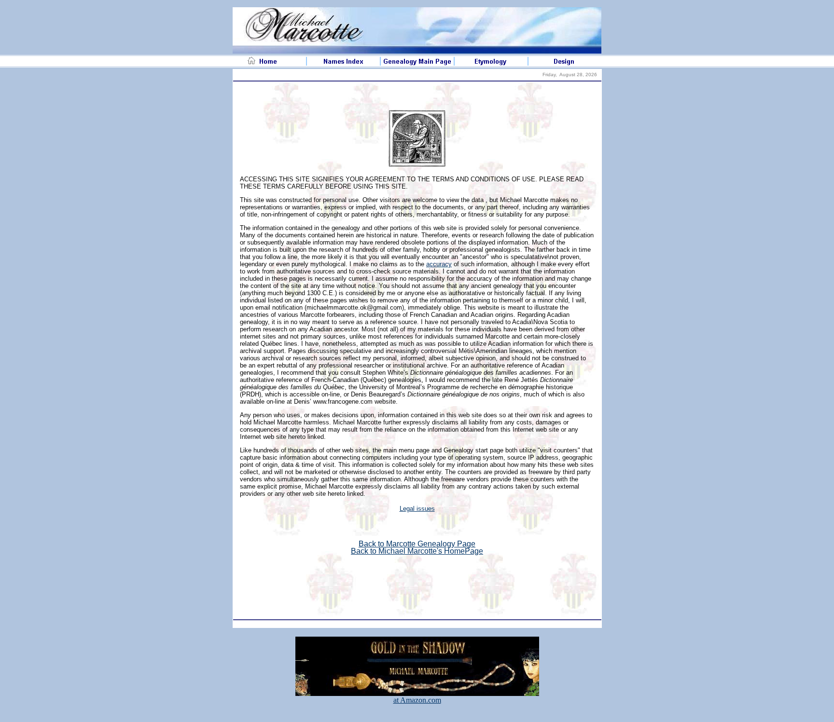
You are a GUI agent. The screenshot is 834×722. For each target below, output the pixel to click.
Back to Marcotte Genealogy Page (417, 544)
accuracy (439, 264)
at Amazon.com (417, 700)
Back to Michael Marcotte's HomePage (417, 551)
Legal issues (417, 508)
